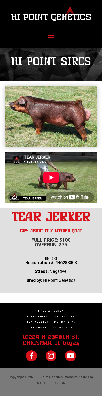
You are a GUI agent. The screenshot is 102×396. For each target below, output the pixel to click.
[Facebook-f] (31, 355)
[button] (51, 37)
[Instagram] (51, 355)
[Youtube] (70, 355)
